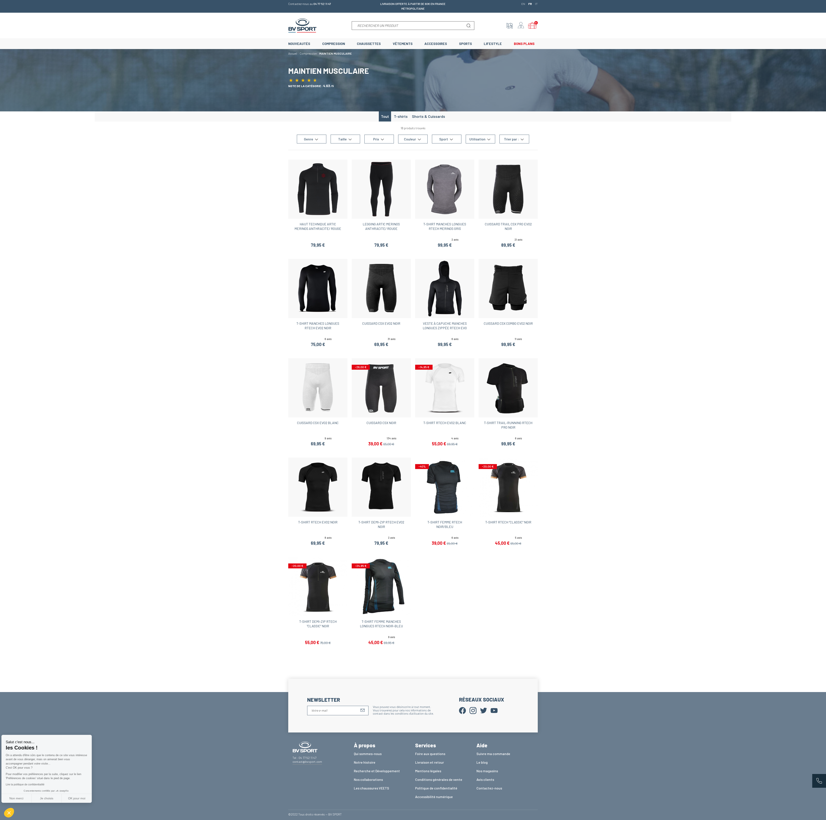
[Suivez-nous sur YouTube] (494, 710)
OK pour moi (79, 798)
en (523, 4)
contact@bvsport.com (307, 761)
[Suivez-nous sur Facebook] (462, 710)
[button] (9, 813)
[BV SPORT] (302, 25)
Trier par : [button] (511, 139)
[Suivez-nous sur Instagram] (473, 710)
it (536, 4)
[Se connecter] (521, 25)
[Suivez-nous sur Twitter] (484, 710)
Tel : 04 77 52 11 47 (304, 758)
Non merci (19, 798)
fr (530, 4)
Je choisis (49, 798)
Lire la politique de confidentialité (28, 784)
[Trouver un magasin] (509, 25)
